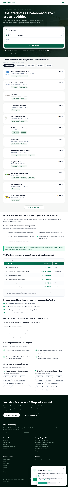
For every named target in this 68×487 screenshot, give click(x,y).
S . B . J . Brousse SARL (18, 195)
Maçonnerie (38, 451)
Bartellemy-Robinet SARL (19, 173)
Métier (10, 29)
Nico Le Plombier (16, 184)
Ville (9, 34)
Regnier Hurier (15, 139)
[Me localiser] (61, 35)
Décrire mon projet (11, 415)
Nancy (5, 465)
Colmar (5, 470)
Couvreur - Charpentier (42, 440)
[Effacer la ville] (58, 35)
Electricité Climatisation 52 (20, 71)
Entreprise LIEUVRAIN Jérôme (20, 150)
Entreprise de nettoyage (42, 446)
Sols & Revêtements (41, 449)
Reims (5, 467)
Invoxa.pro (26, 432)
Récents (49, 65)
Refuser (61, 483)
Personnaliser (52, 483)
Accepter (43, 483)
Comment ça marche (9, 446)
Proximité (40, 65)
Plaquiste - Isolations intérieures (44, 442)
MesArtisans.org (9, 2)
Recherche (6, 442)
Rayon (7, 39)
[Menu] (63, 2)
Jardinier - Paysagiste (41, 444)
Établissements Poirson (19, 128)
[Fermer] (63, 468)
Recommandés (9, 65)
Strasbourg (6, 459)
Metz (4, 461)
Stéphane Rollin (16, 162)
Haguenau (6, 472)
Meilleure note (20, 65)
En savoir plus (47, 479)
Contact (5, 449)
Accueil (5, 440)
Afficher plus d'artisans (33, 207)
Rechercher (35, 45)
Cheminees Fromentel (18, 105)
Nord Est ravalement (18, 116)
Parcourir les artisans (30, 415)
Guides (5, 444)
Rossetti (14, 94)
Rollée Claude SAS (17, 83)
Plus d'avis (31, 65)
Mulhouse (6, 463)
